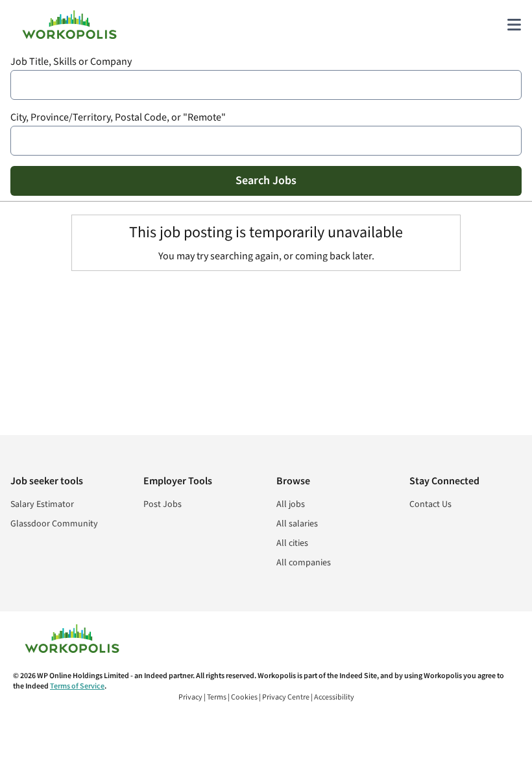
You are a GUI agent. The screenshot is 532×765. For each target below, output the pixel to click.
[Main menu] (514, 24)
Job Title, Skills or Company (71, 62)
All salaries (297, 524)
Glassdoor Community (54, 524)
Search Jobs (266, 180)
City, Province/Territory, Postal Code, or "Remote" (118, 117)
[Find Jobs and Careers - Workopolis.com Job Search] (69, 24)
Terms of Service (77, 686)
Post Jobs (162, 504)
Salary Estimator (42, 504)
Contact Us (430, 504)
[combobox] (266, 85)
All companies (303, 563)
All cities (292, 543)
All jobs (290, 504)
